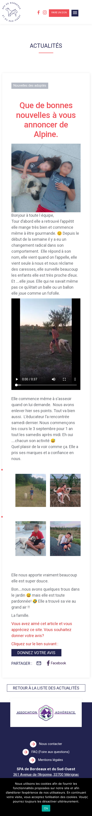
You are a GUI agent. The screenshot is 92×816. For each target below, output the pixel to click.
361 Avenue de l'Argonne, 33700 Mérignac (46, 774)
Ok (46, 808)
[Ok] (86, 797)
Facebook (58, 663)
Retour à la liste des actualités (46, 688)
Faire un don (59, 12)
